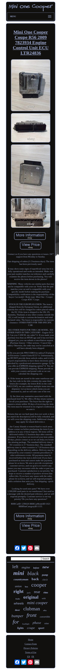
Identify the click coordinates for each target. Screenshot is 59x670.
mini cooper (37, 602)
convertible (45, 617)
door (17, 610)
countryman (21, 579)
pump (45, 574)
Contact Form (31, 644)
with (44, 598)
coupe (31, 627)
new (45, 567)
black (33, 573)
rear (37, 591)
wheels (19, 603)
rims (45, 592)
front (32, 615)
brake (18, 599)
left (15, 566)
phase (37, 622)
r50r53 (45, 580)
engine (26, 567)
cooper (38, 585)
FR (32, 656)
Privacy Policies (31, 648)
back (35, 579)
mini (18, 573)
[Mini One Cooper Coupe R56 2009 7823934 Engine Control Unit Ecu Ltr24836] (30, 85)
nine (46, 623)
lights (20, 628)
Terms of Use (30, 652)
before (36, 568)
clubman (31, 608)
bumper (17, 616)
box (26, 587)
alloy (45, 610)
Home (30, 639)
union (18, 586)
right (18, 591)
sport (41, 628)
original (31, 597)
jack (29, 592)
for (16, 622)
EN (28, 656)
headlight (25, 624)
